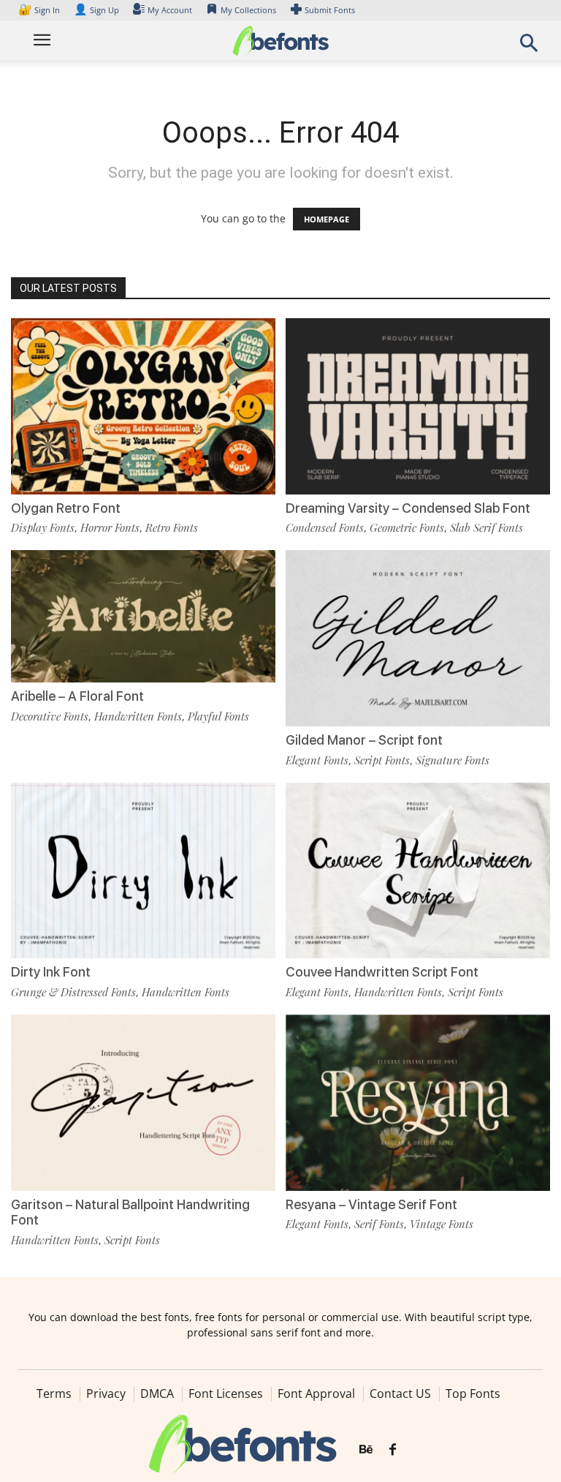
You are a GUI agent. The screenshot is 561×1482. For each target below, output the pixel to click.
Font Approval (316, 1393)
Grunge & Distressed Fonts (73, 992)
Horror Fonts (110, 527)
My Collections (248, 9)
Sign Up (96, 9)
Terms (54, 1393)
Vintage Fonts (441, 1223)
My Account (170, 9)
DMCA (157, 1393)
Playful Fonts (218, 716)
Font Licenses (225, 1393)
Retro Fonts (171, 527)
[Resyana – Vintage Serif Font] (418, 1101)
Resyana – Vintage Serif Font (371, 1204)
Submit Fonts (330, 9)
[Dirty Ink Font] (143, 869)
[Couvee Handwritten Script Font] (418, 869)
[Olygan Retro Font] (143, 405)
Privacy (106, 1393)
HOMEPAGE (326, 219)
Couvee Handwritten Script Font (382, 971)
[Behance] (366, 1450)
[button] (528, 47)
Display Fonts (43, 527)
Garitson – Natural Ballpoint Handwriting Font (130, 1212)
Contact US (400, 1393)
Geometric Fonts (407, 527)
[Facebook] (392, 1450)
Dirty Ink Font (51, 971)
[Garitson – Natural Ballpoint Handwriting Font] (143, 1101)
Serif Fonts (379, 1223)
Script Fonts (382, 760)
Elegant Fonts (317, 760)
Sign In (40, 9)
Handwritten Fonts (138, 716)
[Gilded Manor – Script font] (418, 637)
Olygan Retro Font (66, 508)
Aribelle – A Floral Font (77, 696)
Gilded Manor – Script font (364, 740)
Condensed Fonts (325, 527)
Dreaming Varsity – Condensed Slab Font (408, 508)
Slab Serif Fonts (486, 527)
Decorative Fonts (49, 716)
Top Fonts (473, 1393)
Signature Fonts (452, 760)
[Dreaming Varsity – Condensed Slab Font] (418, 405)
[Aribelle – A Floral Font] (143, 615)
